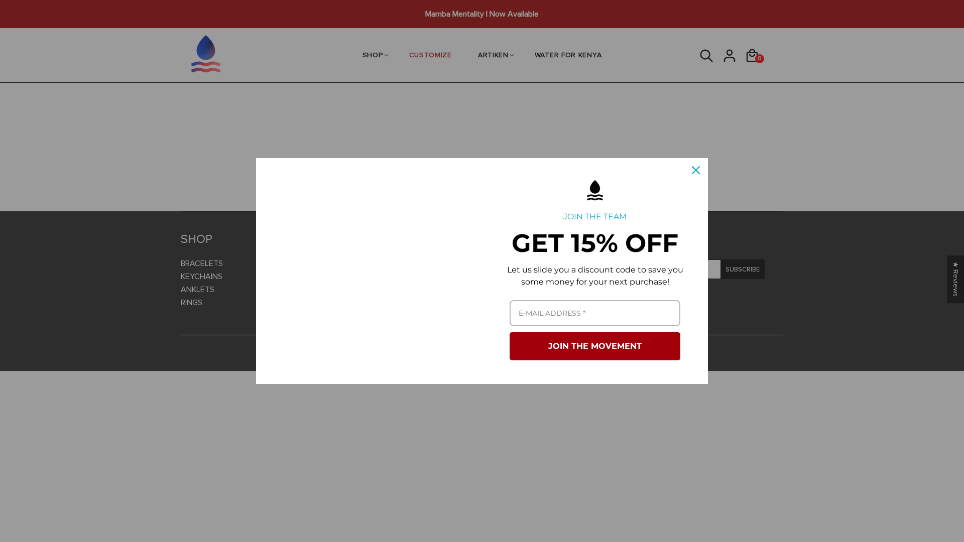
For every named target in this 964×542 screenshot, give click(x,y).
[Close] (696, 170)
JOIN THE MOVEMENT (595, 346)
